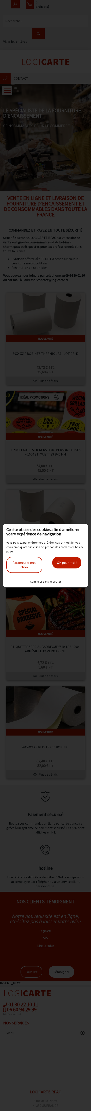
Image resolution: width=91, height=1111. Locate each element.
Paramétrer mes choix (24, 564)
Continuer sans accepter (45, 581)
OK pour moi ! (67, 562)
